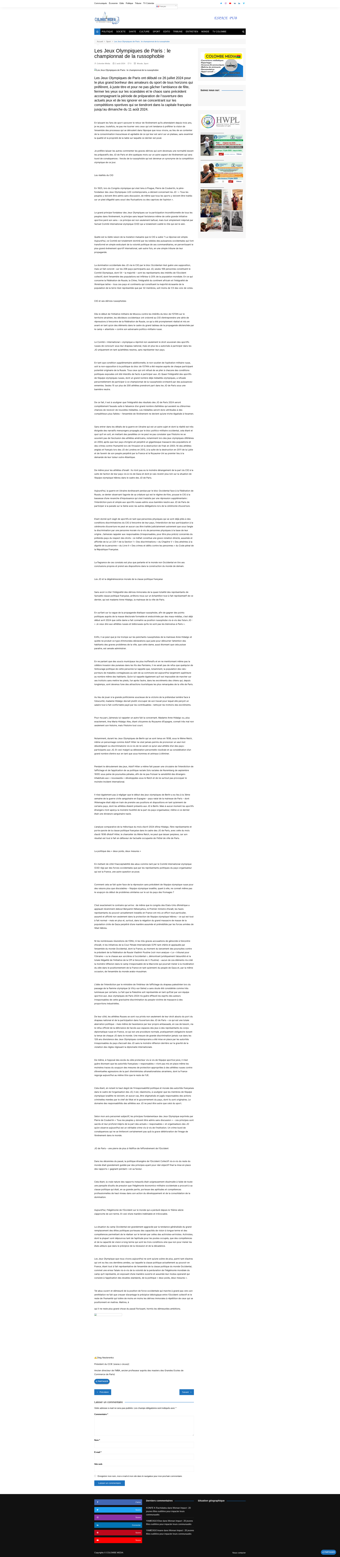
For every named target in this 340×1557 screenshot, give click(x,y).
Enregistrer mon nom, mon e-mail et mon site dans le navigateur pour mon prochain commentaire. (140, 1476)
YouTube (230, 3)
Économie (113, 3)
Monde (140, 63)
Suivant (185, 1392)
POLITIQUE (107, 31)
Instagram (226, 3)
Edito (122, 3)
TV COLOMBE (219, 31)
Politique (129, 3)
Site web (98, 1464)
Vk (235, 3)
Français (162, 6)
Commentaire (101, 1414)
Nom (97, 1440)
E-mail (97, 1452)
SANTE (132, 31)
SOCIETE (121, 31)
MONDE (205, 31)
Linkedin (239, 3)
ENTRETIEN (192, 31)
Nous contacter (239, 1553)
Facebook (217, 4)
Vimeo (244, 3)
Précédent (104, 1392)
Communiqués (100, 3)
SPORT (156, 31)
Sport (146, 63)
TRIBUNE (178, 31)
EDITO (166, 31)
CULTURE (144, 31)
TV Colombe (148, 3)
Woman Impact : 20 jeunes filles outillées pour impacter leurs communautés (168, 1511)
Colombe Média (103, 63)
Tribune (138, 3)
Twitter (221, 3)
